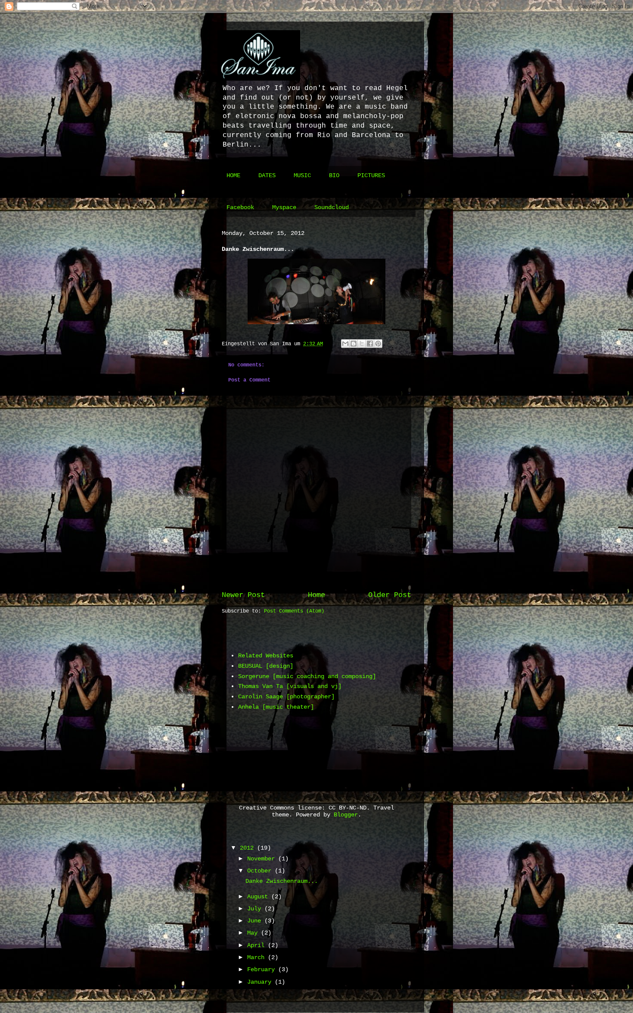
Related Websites (265, 655)
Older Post (389, 595)
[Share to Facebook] (370, 343)
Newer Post (243, 595)
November (262, 858)
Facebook (240, 207)
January (261, 982)
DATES (267, 175)
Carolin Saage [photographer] (286, 696)
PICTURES (371, 175)
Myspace (284, 207)
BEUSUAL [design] (265, 666)
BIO (334, 175)
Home (316, 595)
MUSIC (302, 175)
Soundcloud (331, 207)
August (259, 896)
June (255, 920)
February (262, 969)
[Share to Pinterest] (378, 343)
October (261, 870)
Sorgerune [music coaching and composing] (307, 676)
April (257, 945)
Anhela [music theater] (276, 706)
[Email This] (345, 343)
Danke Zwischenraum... (281, 881)
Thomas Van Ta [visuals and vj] (289, 686)
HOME (233, 175)
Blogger (346, 814)
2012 (248, 847)
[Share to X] (361, 343)
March (257, 957)
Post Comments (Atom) (294, 611)
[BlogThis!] (353, 343)
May (254, 932)
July (255, 908)
